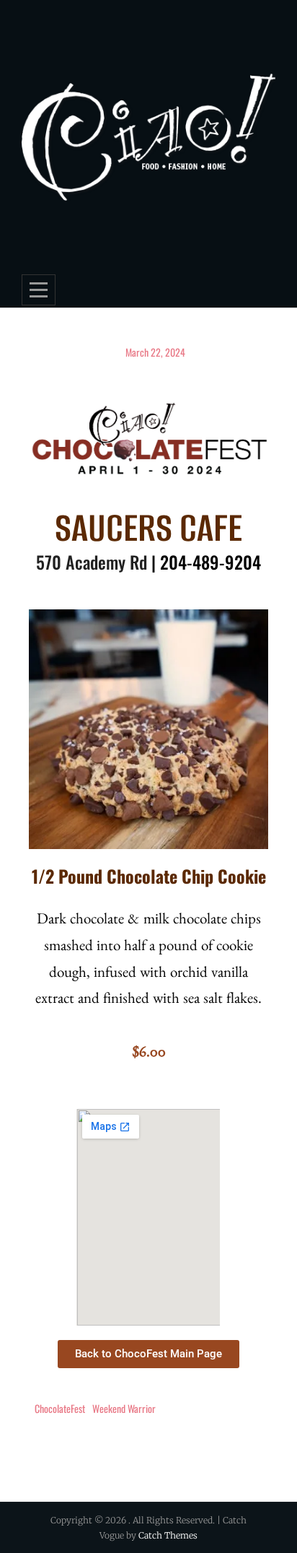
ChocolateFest (60, 1408)
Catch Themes (168, 1535)
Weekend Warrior (124, 1408)
